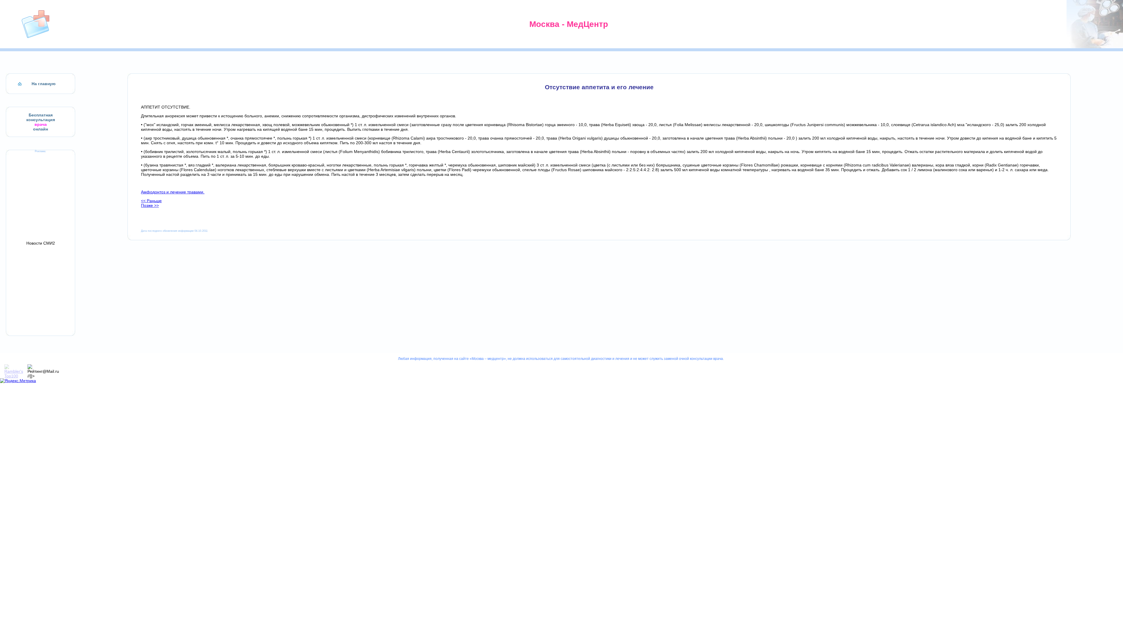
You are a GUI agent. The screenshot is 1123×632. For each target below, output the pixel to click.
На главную (44, 83)
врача (41, 124)
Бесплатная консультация (40, 117)
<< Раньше (151, 200)
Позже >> (150, 205)
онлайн (40, 129)
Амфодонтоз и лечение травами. (172, 192)
